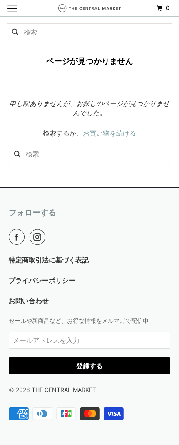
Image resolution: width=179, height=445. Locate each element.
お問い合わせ (29, 301)
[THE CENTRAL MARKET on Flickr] (52, 237)
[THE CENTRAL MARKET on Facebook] (18, 237)
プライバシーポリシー (42, 280)
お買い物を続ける (109, 133)
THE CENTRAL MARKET (64, 389)
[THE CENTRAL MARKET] (89, 8)
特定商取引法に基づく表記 (49, 260)
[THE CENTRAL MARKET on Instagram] (39, 237)
